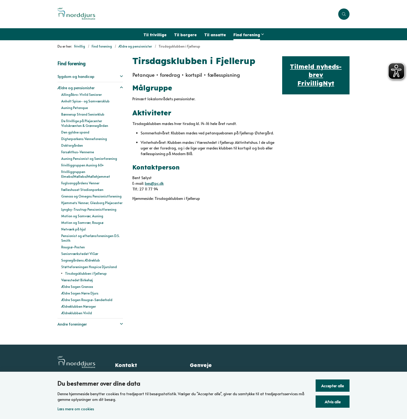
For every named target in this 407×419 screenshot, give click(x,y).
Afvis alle (333, 401)
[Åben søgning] (344, 14)
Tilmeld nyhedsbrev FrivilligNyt (316, 75)
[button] (120, 76)
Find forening (246, 34)
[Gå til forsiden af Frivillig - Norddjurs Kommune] (196, 14)
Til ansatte (215, 34)
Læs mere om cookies (75, 408)
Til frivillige (155, 34)
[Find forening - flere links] (262, 34)
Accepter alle (332, 385)
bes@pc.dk (154, 183)
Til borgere (185, 34)
